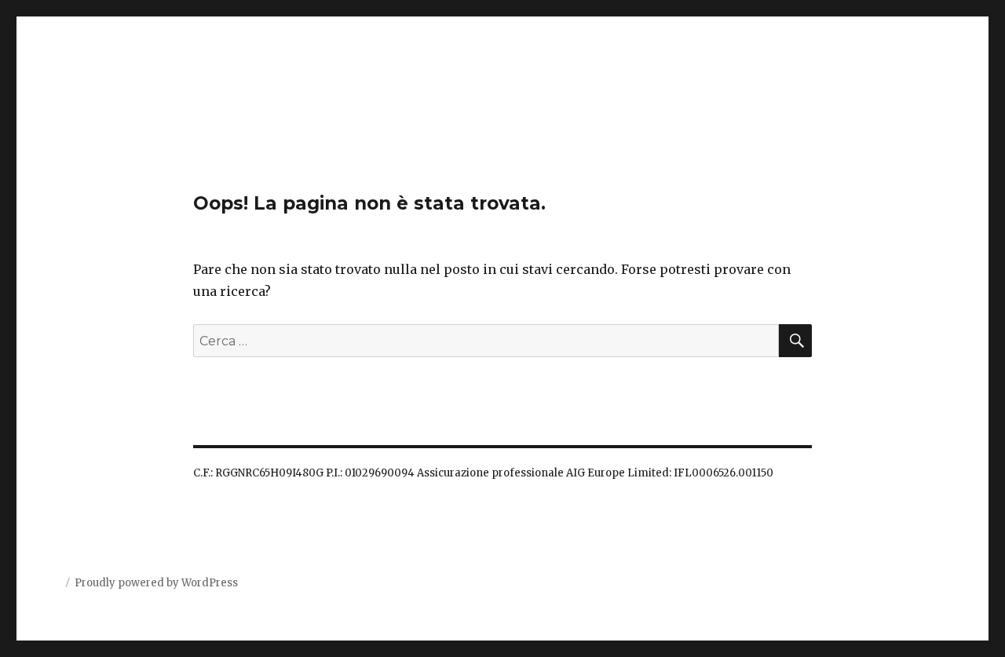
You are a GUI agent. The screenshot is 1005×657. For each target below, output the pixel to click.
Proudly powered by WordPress (156, 582)
